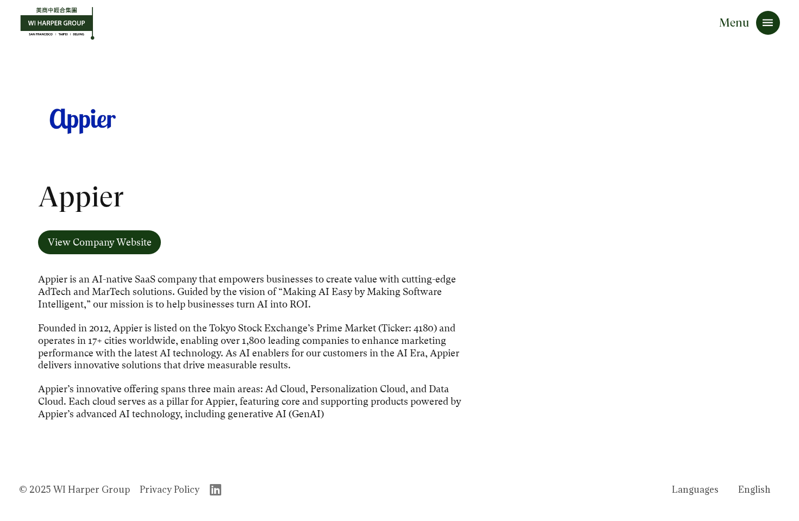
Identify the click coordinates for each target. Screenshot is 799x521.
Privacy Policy (169, 489)
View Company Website (100, 242)
